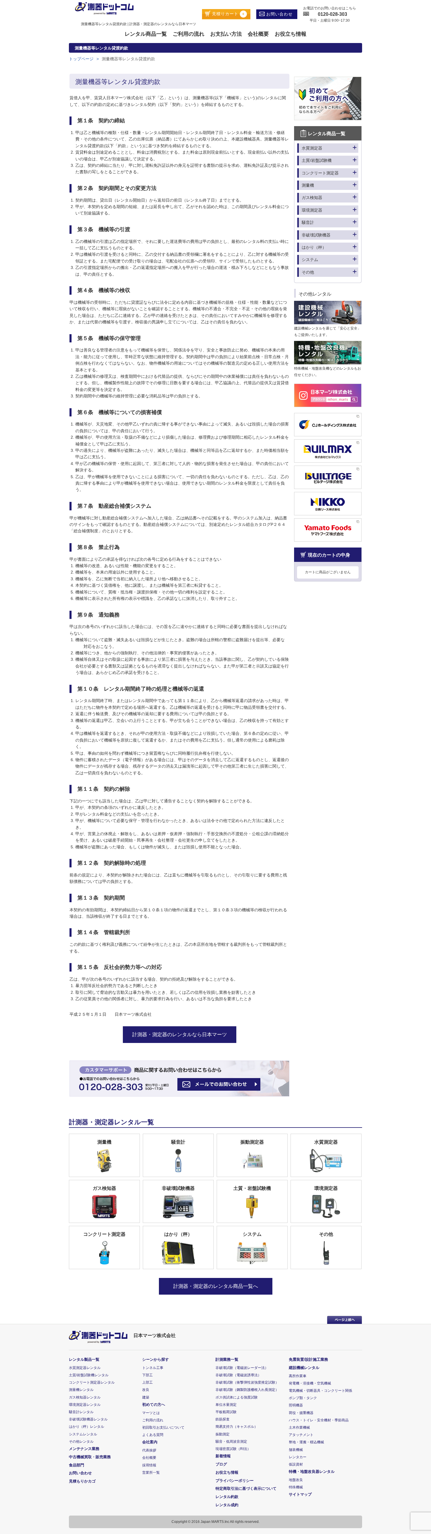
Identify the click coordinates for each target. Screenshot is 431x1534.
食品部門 (76, 1465)
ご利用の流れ (188, 34)
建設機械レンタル (304, 1367)
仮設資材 (296, 1464)
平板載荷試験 (226, 1412)
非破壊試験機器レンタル (88, 1419)
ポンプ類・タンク (303, 1398)
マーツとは (151, 1413)
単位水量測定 (226, 1405)
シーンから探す (155, 1359)
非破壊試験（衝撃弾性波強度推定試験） (247, 1382)
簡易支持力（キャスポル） (237, 1427)
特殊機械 (296, 1487)
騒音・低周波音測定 (231, 1441)
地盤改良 (296, 1480)
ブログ (221, 1464)
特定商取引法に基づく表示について (246, 1488)
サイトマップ (300, 1494)
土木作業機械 (299, 1427)
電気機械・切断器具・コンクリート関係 (320, 1391)
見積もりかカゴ (82, 1481)
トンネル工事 (152, 1368)
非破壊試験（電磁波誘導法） (238, 1375)
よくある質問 (152, 1435)
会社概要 (258, 34)
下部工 (147, 1375)
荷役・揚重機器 (301, 1413)
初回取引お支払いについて (163, 1427)
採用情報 (149, 1465)
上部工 (147, 1382)
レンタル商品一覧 (146, 34)
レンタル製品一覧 (84, 1359)
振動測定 (223, 1434)
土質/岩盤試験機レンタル (88, 1375)
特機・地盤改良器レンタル (312, 1471)
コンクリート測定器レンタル (92, 1382)
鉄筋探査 (223, 1419)
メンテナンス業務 (84, 1449)
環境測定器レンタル (85, 1405)
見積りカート (227, 13)
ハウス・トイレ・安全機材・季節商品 (319, 1420)
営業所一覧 (151, 1472)
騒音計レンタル (81, 1412)
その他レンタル (81, 1441)
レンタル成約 (227, 1505)
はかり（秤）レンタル (86, 1427)
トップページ (81, 58)
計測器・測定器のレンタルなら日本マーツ (179, 1034)
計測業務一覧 (227, 1359)
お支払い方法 (226, 34)
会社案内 (149, 1442)
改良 (145, 1390)
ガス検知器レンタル (85, 1397)
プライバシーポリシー (235, 1480)
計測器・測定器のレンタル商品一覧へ (215, 1286)
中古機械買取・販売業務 (90, 1457)
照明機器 (296, 1405)
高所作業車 (297, 1376)
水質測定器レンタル (85, 1368)
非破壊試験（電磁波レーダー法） (242, 1368)
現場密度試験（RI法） (233, 1449)
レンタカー (297, 1457)
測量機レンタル (81, 1390)
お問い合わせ (279, 14)
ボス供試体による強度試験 (237, 1397)
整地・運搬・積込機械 (306, 1442)
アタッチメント (301, 1435)
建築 (145, 1397)
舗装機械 (296, 1450)
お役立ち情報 (290, 34)
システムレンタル (83, 1434)
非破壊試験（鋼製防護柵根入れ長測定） (247, 1390)
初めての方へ (153, 1404)
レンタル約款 (227, 1496)
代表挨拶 (149, 1450)
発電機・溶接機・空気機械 (310, 1383)
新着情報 (223, 1456)
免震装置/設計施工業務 (308, 1359)
